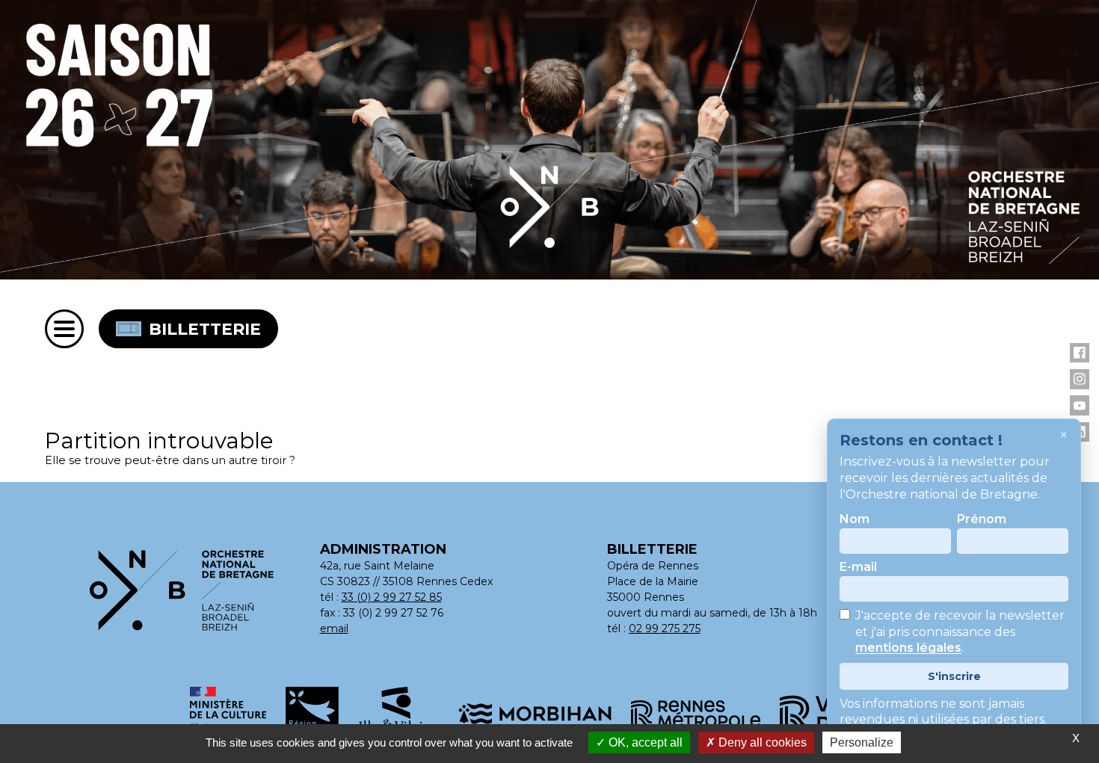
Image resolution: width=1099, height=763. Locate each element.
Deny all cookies (761, 742)
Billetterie (205, 329)
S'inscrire (954, 676)
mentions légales (908, 648)
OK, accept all (644, 742)
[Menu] (64, 328)
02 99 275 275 (665, 628)
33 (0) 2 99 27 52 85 (392, 597)
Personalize (861, 742)
